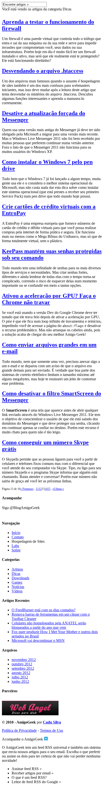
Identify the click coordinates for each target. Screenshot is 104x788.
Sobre (16, 550)
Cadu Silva (52, 722)
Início (16, 533)
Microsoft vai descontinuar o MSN (38, 640)
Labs (15, 546)
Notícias (18, 587)
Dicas (16, 574)
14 (46, 489)
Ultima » (59, 489)
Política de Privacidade (19, 730)
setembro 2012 (23, 668)
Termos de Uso (51, 730)
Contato (18, 537)
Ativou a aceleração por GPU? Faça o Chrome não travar (49, 299)
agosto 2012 (21, 673)
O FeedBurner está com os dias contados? (43, 610)
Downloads (20, 578)
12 (40, 489)
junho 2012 (20, 681)
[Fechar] (46, 738)
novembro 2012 (24, 660)
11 (37, 489)
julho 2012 (20, 677)
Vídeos (17, 591)
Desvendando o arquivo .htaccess (42, 71)
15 (48, 489)
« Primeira (26, 489)
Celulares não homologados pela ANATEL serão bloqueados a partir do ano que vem (49, 625)
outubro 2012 (22, 664)
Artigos (17, 569)
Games (17, 582)
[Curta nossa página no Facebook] (52, 513)
